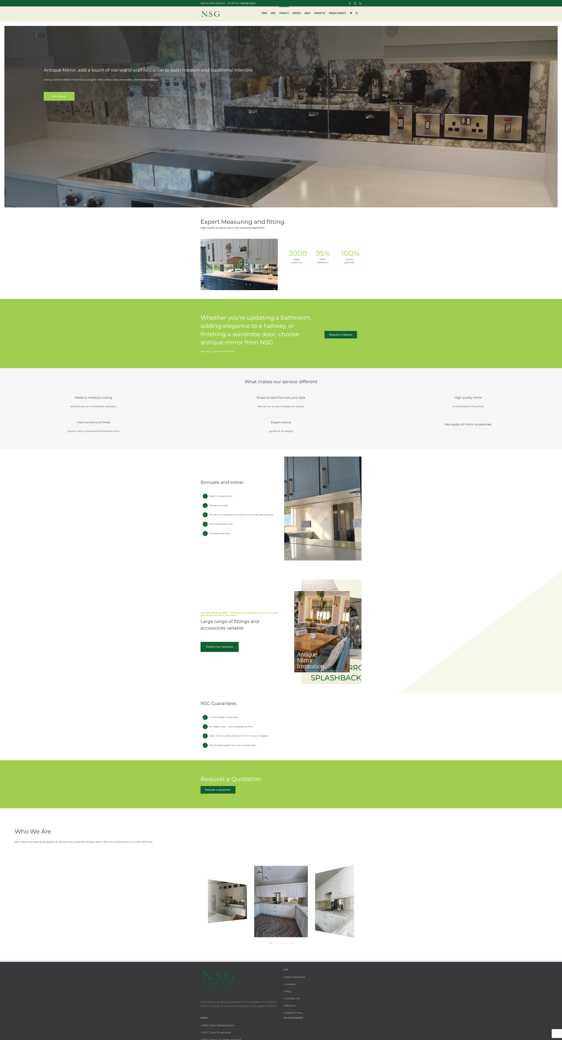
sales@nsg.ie (247, 3)
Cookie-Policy (294, 1012)
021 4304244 (217, 3)
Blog (288, 991)
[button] (357, 13)
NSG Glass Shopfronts (216, 1032)
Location (290, 984)
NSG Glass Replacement (218, 1025)
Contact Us (292, 998)
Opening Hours (295, 977)
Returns (290, 1005)
